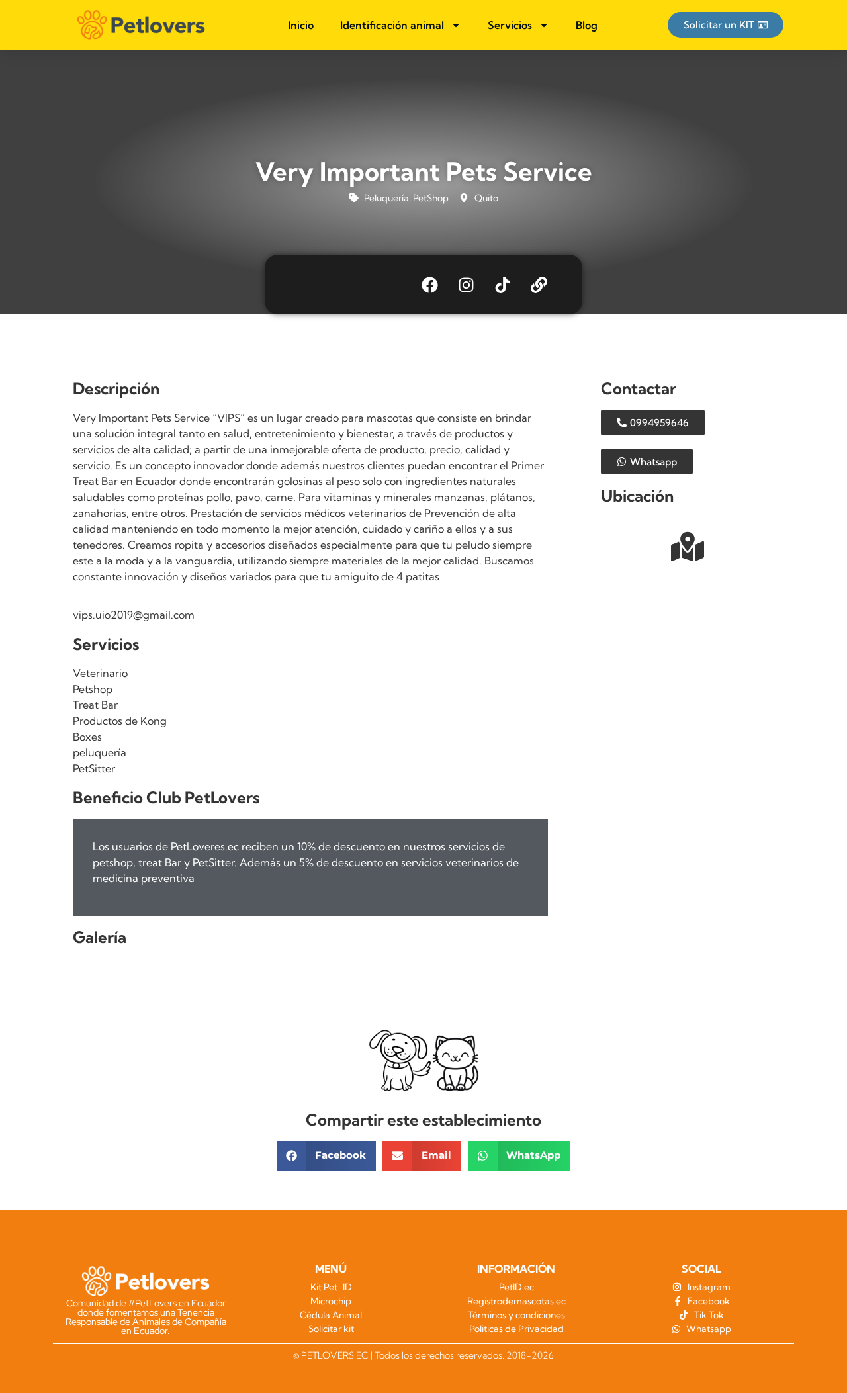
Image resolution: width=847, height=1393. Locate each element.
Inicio (301, 25)
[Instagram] (466, 284)
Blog (587, 25)
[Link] (539, 284)
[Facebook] (430, 284)
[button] (327, 1156)
